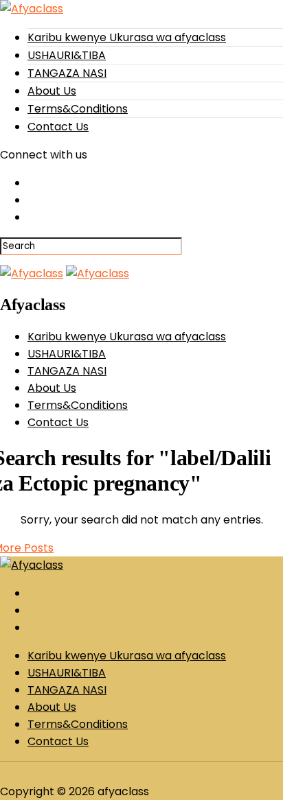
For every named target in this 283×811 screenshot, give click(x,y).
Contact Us (58, 126)
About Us (51, 91)
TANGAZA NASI (66, 73)
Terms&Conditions (77, 109)
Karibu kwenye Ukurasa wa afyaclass (126, 37)
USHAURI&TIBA (66, 55)
